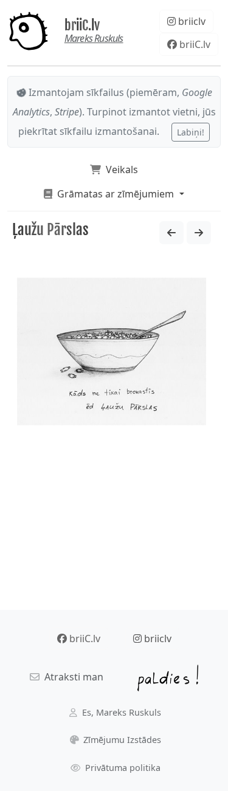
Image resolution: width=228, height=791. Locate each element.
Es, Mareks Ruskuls (120, 712)
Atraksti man (71, 676)
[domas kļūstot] (199, 232)
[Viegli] (171, 232)
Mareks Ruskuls (93, 38)
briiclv (191, 21)
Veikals (119, 169)
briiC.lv (82, 25)
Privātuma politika (122, 767)
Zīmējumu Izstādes (121, 739)
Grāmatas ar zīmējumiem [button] (114, 193)
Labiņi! (190, 132)
